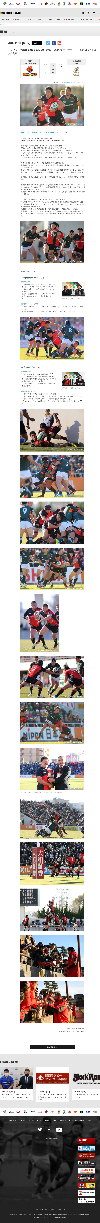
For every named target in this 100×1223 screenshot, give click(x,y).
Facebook (89, 12)
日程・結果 (5, 19)
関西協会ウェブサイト (69, 82)
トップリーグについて (87, 19)
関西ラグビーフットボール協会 (86, 1156)
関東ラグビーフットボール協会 (86, 1148)
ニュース (30, 19)
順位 (50, 19)
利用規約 (38, 1209)
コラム (90, 1120)
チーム (40, 19)
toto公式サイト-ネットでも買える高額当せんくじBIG (86, 1185)
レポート (36, 43)
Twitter (83, 12)
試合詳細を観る (52, 1047)
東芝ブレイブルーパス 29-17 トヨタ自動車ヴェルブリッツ (44, 132)
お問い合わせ (61, 1209)
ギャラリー (70, 19)
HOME (1, 24)
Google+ (59, 43)
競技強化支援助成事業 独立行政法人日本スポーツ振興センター (86, 1193)
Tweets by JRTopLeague (51, 1138)
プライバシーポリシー (49, 1209)
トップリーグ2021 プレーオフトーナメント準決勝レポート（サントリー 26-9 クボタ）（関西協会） (52, 1097)
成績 (58, 19)
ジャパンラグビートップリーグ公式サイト (10, 13)
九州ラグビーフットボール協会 (86, 1163)
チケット (18, 19)
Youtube (94, 12)
